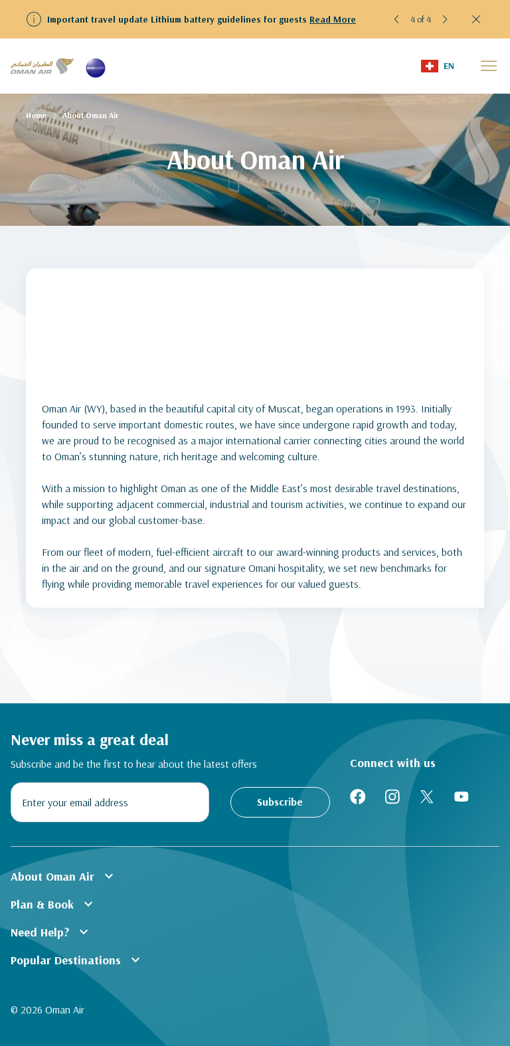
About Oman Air (64, 876)
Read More (332, 19)
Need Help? (51, 932)
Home (36, 115)
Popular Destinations (77, 960)
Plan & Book (53, 904)
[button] (397, 19)
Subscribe (280, 801)
